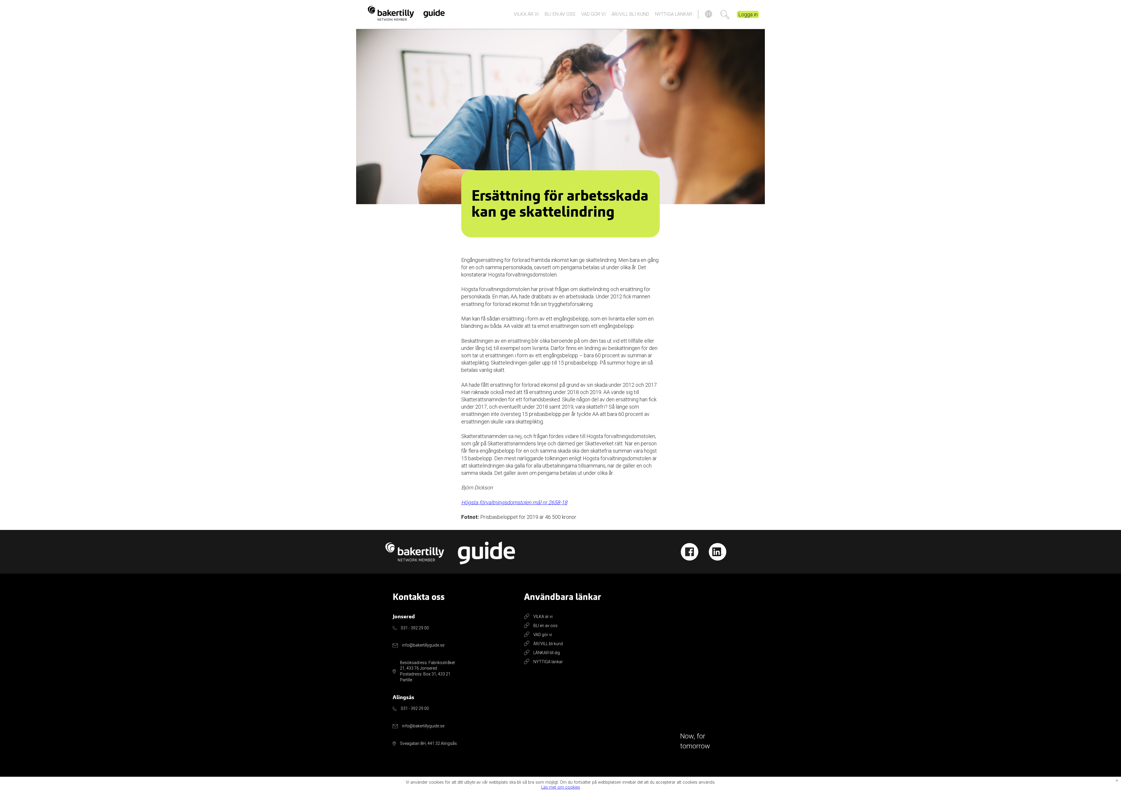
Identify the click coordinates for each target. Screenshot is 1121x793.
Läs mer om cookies (560, 787)
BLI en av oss (560, 14)
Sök (724, 14)
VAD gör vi (593, 14)
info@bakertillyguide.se (423, 645)
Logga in (748, 14)
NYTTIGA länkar (673, 14)
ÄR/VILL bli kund (630, 14)
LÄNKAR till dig (546, 652)
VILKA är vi (526, 14)
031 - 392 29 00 (415, 628)
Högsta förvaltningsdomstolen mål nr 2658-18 (514, 502)
